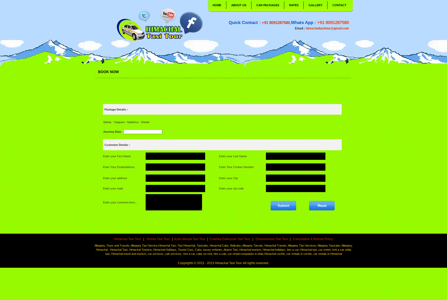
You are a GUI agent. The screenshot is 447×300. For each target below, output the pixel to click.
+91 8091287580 (276, 22)
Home (217, 5)
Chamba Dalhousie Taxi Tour (229, 239)
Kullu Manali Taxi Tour (189, 239)
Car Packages (267, 5)
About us (238, 5)
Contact (339, 5)
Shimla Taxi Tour (158, 239)
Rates (294, 5)
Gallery (315, 5)
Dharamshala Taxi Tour (271, 239)
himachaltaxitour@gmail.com (327, 28)
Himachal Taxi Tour (128, 239)
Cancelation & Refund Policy (312, 239)
